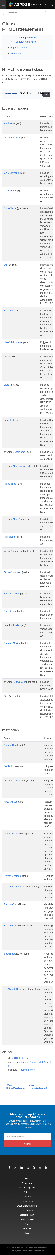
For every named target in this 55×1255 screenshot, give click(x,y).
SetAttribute (10, 954)
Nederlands (36, 4)
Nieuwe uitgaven (27, 1187)
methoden (15, 53)
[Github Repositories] (40, 1168)
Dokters (27, 1196)
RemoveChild (11, 904)
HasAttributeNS (12, 833)
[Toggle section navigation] (49, 13)
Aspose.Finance (26, 1070)
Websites (26, 1228)
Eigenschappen (18, 47)
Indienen (27, 1143)
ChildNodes (10, 190)
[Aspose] (19, 4)
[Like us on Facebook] (9, 1168)
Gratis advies (27, 1210)
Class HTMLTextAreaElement (15, 1086)
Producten (27, 1183)
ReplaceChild (11, 925)
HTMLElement (21, 1058)
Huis (27, 1178)
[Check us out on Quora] (34, 1168)
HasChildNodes (12, 342)
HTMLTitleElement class (23, 42)
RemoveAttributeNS (14, 886)
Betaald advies (27, 1219)
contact (41, 1251)
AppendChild (11, 745)
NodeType (9, 537)
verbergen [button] (31, 37)
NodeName (19, 519)
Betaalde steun (27, 1214)
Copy (46, 94)
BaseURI (15, 137)
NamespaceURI (21, 466)
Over (26, 1233)
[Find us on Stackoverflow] (28, 1168)
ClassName (10, 208)
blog (27, 1223)
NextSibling (10, 484)
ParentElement (12, 593)
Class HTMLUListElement (38, 1086)
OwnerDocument (13, 572)
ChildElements (11, 173)
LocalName (19, 452)
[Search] (51, 4)
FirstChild (9, 310)
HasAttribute (10, 802)
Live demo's (27, 1201)
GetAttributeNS (12, 780)
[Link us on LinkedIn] (22, 1168)
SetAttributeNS (12, 989)
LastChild (9, 420)
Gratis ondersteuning (27, 1205)
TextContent (19, 682)
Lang (6, 385)
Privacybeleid (16, 1251)
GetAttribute (10, 766)
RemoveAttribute (12, 876)
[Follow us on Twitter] (15, 1168)
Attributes (9, 123)
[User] (45, 4)
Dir (5, 264)
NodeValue (17, 551)
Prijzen (27, 1192)
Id (5, 356)
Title (6, 696)
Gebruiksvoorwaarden (30, 1251)
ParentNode (10, 611)
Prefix (16, 625)
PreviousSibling (12, 643)
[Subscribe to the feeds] (46, 1168)
